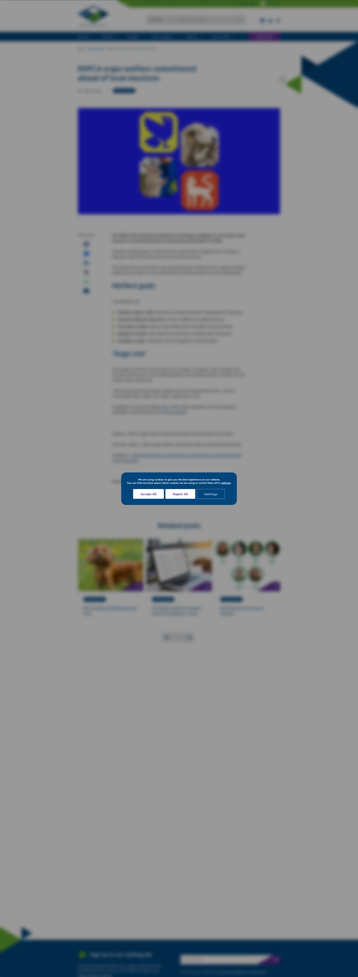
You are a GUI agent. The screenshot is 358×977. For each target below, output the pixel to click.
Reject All (180, 494)
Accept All (148, 494)
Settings (210, 494)
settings (226, 483)
